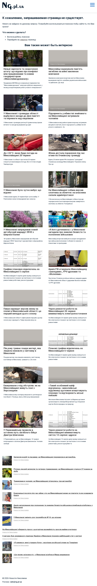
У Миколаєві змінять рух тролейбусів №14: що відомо (37, 517)
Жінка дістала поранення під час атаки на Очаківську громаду (66, 154)
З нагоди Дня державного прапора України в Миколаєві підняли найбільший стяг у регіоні (42, 536)
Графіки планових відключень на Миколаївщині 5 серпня (21, 270)
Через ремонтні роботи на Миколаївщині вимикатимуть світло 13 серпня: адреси (64, 432)
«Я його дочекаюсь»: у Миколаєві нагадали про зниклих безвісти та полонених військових (67, 232)
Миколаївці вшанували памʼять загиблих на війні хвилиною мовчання (65, 71)
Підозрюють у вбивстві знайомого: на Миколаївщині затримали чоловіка (67, 116)
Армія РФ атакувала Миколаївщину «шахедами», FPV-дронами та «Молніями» (67, 271)
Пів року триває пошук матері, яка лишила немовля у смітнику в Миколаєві (22, 351)
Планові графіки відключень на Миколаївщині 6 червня (65, 349)
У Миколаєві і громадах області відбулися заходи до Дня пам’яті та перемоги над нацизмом (22, 116)
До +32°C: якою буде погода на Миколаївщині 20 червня (20, 154)
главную (23, 40)
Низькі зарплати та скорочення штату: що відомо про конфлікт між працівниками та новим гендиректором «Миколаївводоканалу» (21, 74)
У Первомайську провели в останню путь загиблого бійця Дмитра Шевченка (20, 432)
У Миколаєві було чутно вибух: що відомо (22, 191)
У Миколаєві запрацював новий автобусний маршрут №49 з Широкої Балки (21, 232)
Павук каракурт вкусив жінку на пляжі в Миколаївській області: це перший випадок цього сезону (22, 311)
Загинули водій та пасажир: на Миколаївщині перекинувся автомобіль (45, 457)
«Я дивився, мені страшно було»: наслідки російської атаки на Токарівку (46, 543)
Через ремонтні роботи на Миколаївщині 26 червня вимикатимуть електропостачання (67, 311)
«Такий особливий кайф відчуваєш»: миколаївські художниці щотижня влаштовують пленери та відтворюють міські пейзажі (67, 390)
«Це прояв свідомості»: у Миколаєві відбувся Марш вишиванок (42, 555)
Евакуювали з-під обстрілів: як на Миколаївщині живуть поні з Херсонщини (22, 388)
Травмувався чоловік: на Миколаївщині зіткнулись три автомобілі (43, 481)
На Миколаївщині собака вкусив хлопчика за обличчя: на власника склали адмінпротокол (67, 192)
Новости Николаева (21, 460)
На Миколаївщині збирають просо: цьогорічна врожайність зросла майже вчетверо (39, 529)
